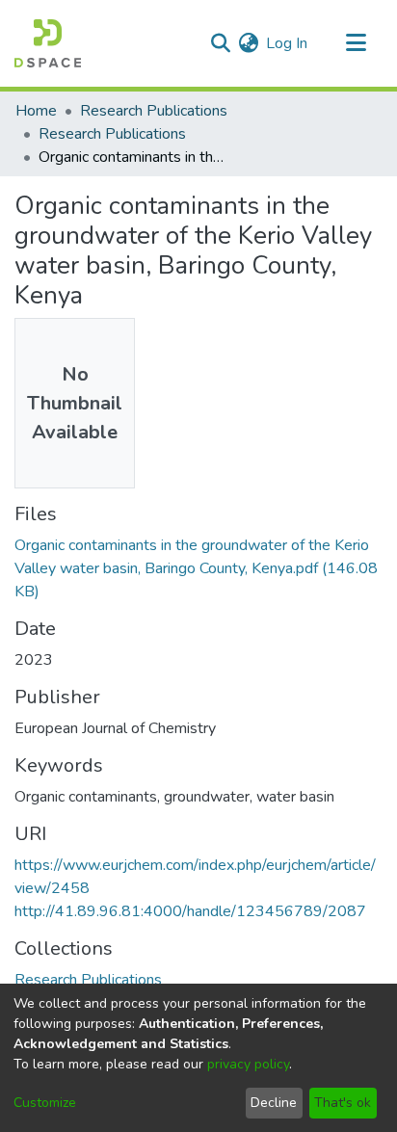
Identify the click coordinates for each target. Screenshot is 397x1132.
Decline (274, 1102)
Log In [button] (287, 43)
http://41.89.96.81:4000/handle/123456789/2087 (190, 911)
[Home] (47, 43)
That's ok (342, 1102)
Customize (44, 1102)
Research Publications (153, 110)
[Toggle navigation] (356, 43)
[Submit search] (220, 43)
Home (36, 110)
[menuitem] (248, 43)
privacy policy (248, 1064)
